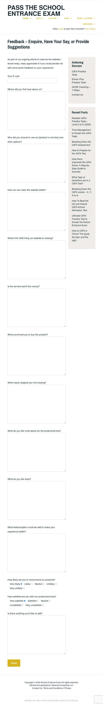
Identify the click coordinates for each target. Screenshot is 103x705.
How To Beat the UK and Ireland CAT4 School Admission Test (80, 205)
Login (61, 28)
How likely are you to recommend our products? (31, 579)
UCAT (66, 18)
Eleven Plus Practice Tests (79, 80)
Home (26, 18)
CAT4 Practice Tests (79, 73)
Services (88, 24)
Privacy (67, 688)
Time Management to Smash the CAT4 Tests (81, 133)
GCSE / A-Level (85, 18)
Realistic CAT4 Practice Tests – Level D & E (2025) (81, 121)
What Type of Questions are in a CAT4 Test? (81, 180)
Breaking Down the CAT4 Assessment (81, 143)
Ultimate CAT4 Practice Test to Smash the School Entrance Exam (81, 220)
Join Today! (90, 28)
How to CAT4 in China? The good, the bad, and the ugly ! (81, 235)
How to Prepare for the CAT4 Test (81, 152)
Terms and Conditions (53, 688)
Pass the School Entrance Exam (36, 10)
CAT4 (38, 18)
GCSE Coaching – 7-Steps (81, 88)
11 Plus (52, 18)
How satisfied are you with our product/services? (32, 596)
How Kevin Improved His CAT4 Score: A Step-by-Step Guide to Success (81, 165)
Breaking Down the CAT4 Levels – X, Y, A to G (82, 192)
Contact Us (77, 94)
